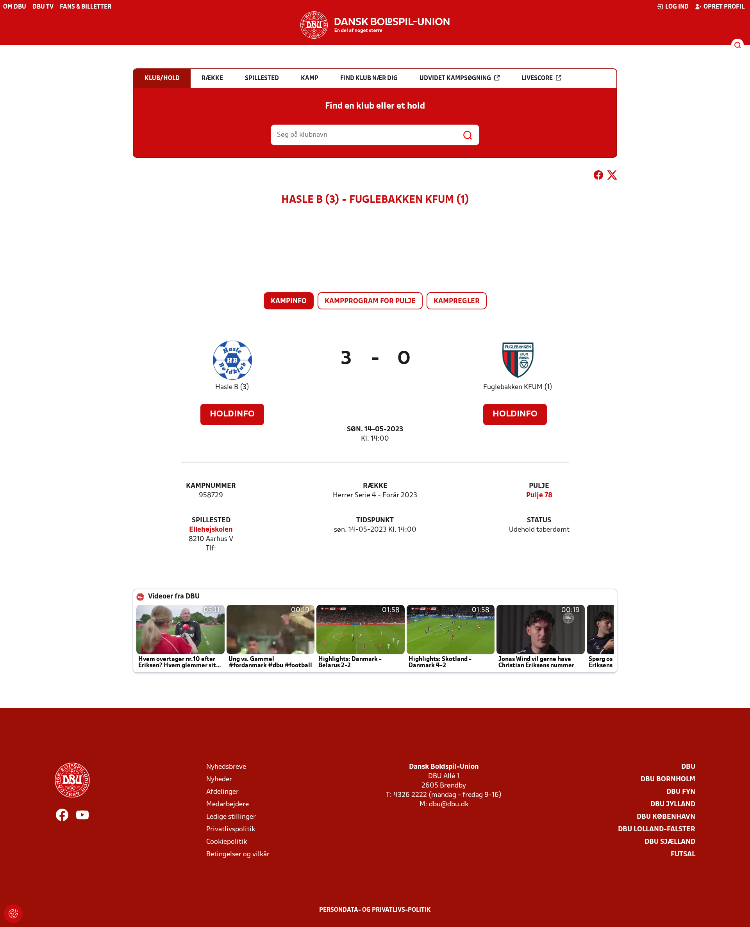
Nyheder (219, 779)
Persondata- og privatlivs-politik (375, 910)
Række (375, 486)
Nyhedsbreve (226, 767)
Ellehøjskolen (211, 530)
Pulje (539, 486)
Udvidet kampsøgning (455, 78)
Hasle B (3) (232, 387)
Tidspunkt (375, 520)
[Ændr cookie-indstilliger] (13, 913)
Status (539, 520)
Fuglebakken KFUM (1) (517, 387)
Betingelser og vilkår (238, 854)
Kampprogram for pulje (370, 301)
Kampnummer (211, 486)
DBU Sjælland (670, 842)
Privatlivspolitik (230, 829)
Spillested (211, 520)
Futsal (683, 854)
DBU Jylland (672, 804)
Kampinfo (289, 301)
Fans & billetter (85, 7)
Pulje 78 (539, 495)
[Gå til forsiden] (375, 25)
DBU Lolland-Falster (656, 829)
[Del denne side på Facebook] (598, 176)
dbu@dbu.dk (448, 804)
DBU (688, 767)
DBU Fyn (680, 792)
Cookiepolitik (226, 842)
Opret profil (724, 7)
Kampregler (457, 301)
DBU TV (43, 7)
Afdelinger (222, 792)
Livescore (537, 78)
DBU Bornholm (668, 779)
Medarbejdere (227, 804)
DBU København (666, 817)
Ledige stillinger (231, 817)
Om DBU (14, 7)
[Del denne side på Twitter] (612, 176)
